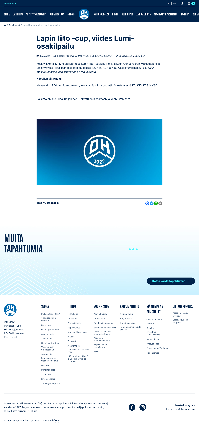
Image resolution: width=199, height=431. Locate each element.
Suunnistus (127, 14)
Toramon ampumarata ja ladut (130, 328)
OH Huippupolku (101, 14)
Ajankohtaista (47, 334)
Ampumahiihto (143, 14)
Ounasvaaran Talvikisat (157, 348)
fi (169, 3)
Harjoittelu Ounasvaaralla (153, 333)
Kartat (97, 351)
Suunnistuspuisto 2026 (105, 327)
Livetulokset (10, 3)
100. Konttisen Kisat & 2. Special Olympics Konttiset (78, 359)
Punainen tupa (57, 14)
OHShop (71, 14)
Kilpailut (150, 328)
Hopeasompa (74, 327)
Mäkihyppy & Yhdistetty (165, 14)
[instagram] (142, 407)
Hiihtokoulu (73, 314)
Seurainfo (46, 325)
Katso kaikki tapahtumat (168, 281)
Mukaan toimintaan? (50, 314)
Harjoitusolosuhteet (50, 343)
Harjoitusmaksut (128, 323)
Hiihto (115, 14)
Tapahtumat (47, 338)
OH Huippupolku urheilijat (180, 314)
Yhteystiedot (152, 343)
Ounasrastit (99, 318)
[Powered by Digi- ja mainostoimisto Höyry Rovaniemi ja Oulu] (51, 420)
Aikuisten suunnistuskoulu (102, 339)
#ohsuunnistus (186, 409)
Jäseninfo (18, 14)
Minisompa (73, 318)
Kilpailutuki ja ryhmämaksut (100, 345)
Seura (7, 14)
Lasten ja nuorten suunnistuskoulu (102, 332)
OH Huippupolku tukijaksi (180, 321)
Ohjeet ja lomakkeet (50, 329)
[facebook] (132, 407)
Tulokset (72, 341)
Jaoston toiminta (154, 319)
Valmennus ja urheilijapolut (47, 348)
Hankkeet (185, 14)
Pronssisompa (74, 323)
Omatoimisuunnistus (103, 323)
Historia (45, 365)
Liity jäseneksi (48, 379)
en (174, 3)
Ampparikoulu (126, 314)
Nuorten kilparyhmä (77, 332)
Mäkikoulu (151, 323)
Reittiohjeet (10, 337)
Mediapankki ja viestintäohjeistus (49, 359)
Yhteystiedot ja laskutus (48, 319)
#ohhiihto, (172, 409)
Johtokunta (46, 354)
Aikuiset (71, 336)
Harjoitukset (126, 318)
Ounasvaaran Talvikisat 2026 (78, 351)
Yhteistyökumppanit (36, 14)
